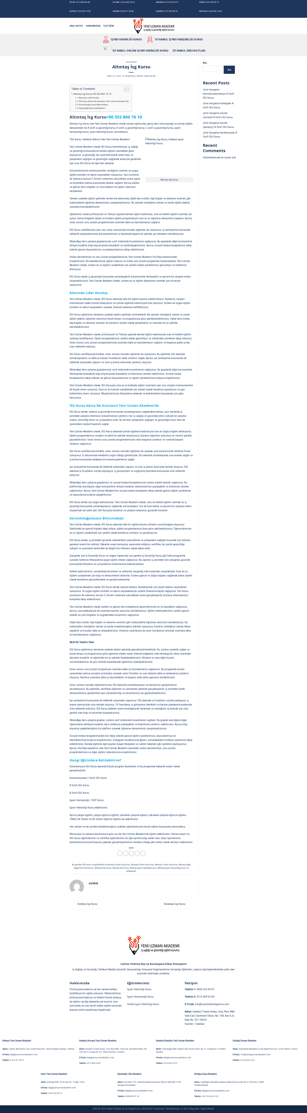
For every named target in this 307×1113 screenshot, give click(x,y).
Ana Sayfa (76, 25)
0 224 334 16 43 (247, 1060)
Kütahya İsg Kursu (87, 903)
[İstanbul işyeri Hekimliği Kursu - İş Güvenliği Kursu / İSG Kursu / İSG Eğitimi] (153, 25)
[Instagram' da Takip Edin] (227, 25)
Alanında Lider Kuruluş (89, 98)
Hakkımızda (93, 25)
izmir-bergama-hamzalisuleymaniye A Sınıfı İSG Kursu (218, 93)
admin (140, 76)
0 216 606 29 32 (127, 2)
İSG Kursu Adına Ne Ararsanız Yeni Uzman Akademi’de (104, 101)
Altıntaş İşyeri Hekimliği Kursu (143, 868)
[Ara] (118, 26)
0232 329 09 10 (55, 1093)
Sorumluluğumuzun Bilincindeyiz (93, 104)
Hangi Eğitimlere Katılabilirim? (92, 108)
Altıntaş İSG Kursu (120, 868)
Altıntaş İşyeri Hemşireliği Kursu (171, 868)
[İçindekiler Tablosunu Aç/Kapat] (125, 89)
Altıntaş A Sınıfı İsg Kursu (118, 864)
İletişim (108, 25)
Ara (205, 62)
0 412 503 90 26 (170, 11)
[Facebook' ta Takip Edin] (223, 25)
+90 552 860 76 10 (124, 117)
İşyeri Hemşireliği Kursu (140, 996)
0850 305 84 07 (205, 989)
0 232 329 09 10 (212, 2)
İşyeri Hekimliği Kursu (126, 39)
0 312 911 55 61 (17, 1060)
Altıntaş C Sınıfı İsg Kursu (166, 864)
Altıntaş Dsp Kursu (102, 868)
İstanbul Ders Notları (189, 50)
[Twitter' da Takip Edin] (231, 25)
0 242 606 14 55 (215, 11)
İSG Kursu (131, 62)
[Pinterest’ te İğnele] (137, 853)
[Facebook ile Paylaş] (119, 853)
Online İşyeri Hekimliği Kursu (143, 1004)
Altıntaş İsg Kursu (88, 117)
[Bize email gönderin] (235, 25)
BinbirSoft (147, 1108)
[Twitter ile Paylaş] (125, 853)
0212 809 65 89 (205, 996)
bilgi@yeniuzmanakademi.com (24, 1054)
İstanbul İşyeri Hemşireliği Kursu (179, 39)
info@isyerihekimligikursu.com (212, 1004)
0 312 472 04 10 (171, 2)
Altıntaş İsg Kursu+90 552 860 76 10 (92, 94)
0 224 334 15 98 (83, 11)
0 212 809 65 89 (83, 2)
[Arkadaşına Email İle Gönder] (131, 853)
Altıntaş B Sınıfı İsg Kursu (142, 864)
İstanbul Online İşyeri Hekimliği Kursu (141, 50)
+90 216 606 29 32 (210, 1096)
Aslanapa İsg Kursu (175, 903)
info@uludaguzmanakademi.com (255, 1054)
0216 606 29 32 (170, 1063)
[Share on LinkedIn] (143, 853)
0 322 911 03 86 (127, 11)
